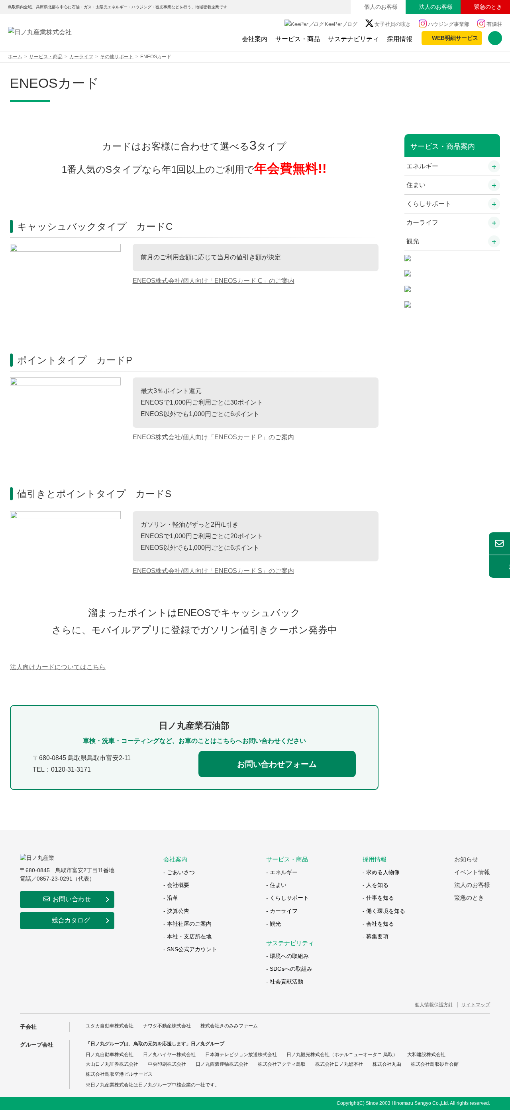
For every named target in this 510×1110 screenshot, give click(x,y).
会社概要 (178, 885)
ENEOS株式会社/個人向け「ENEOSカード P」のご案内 (213, 437)
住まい (416, 185)
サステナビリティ (353, 39)
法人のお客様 (436, 7)
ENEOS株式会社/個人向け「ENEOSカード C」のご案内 (213, 280)
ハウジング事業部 (448, 24)
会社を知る (380, 923)
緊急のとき (488, 7)
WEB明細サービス (455, 38)
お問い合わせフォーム (277, 764)
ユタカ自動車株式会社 (109, 1026)
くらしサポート (428, 203)
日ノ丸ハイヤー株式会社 (169, 1054)
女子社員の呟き (393, 24)
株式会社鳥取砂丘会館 (435, 1064)
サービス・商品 (297, 39)
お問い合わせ (72, 899)
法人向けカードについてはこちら (58, 667)
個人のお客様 (381, 7)
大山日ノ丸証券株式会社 (112, 1064)
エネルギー (422, 166)
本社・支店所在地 (189, 936)
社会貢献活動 (286, 981)
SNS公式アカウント (192, 949)
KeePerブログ (341, 24)
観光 (412, 241)
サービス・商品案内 (442, 146)
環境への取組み (289, 956)
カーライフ (422, 222)
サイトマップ (475, 1004)
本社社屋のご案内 (189, 923)
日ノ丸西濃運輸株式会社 (222, 1064)
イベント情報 (472, 872)
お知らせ (466, 859)
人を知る (377, 885)
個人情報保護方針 (434, 1004)
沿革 (172, 898)
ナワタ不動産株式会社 (167, 1026)
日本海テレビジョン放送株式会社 (241, 1054)
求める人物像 (383, 872)
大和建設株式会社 (426, 1054)
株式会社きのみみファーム (229, 1026)
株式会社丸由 (387, 1064)
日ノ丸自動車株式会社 (109, 1054)
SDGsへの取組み (291, 969)
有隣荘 (494, 24)
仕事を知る (380, 898)
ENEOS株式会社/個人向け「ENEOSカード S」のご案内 (213, 570)
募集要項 (377, 936)
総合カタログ (71, 920)
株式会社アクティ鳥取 (282, 1064)
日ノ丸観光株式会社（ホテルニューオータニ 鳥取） (342, 1054)
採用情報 (399, 39)
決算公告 (178, 911)
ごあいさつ (181, 872)
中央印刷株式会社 (167, 1064)
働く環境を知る (385, 911)
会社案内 (254, 39)
